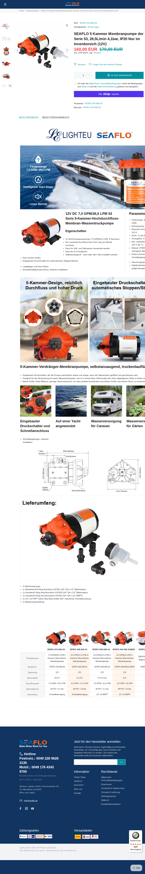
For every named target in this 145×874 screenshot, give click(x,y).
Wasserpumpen (32, 11)
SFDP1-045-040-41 (78, 649)
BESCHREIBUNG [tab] (29, 117)
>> (121, 762)
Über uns (78, 789)
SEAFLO (78, 781)
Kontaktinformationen (111, 804)
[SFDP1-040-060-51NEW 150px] (123, 607)
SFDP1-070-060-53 (94, 103)
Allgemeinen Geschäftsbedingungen (105, 83)
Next (67, 50)
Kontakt (77, 793)
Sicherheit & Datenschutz (113, 788)
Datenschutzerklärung (107, 86)
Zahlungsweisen (108, 796)
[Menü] (140, 832)
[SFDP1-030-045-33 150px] (101, 607)
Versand (97, 53)
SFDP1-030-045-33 (101, 649)
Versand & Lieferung (110, 792)
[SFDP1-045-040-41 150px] (78, 607)
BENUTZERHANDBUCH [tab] (55, 117)
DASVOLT (79, 785)
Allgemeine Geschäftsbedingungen (111, 778)
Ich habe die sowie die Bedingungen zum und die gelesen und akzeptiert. (110, 85)
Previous (17, 50)
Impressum (106, 784)
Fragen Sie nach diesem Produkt (107, 64)
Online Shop (79, 777)
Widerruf (85, 86)
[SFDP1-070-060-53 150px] (56, 607)
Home (21, 11)
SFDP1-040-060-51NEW (124, 649)
